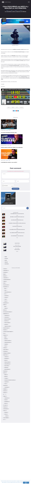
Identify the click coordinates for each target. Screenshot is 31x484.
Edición (4, 304)
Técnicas (5, 297)
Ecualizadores (5, 302)
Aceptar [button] (24, 482)
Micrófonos (6, 320)
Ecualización (5, 286)
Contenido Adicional (6, 279)
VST (4, 419)
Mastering (6, 367)
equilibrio (13, 107)
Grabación (5, 335)
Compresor (6, 356)
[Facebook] (13, 110)
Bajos (4, 274)
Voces (5, 383)
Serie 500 (5, 324)
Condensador (6, 387)
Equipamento (5, 313)
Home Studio (5, 349)
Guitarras (4, 347)
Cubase (8, 145)
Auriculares (5, 272)
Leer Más (28, 482)
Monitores (5, 390)
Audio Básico (5, 270)
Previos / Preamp (7, 322)
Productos (6, 258)
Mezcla (6, 260)
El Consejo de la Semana (7, 311)
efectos (5, 414)
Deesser (5, 399)
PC (3, 394)
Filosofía (4, 329)
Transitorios (6, 381)
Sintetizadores (5, 408)
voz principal (21, 107)
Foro (4, 333)
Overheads (6, 295)
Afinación (5, 412)
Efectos (5, 360)
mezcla (17, 107)
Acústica (4, 268)
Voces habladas (5, 417)
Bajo (5, 288)
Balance (17, 45)
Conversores (6, 317)
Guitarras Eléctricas (7, 342)
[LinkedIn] (18, 110)
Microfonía (5, 385)
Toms (5, 299)
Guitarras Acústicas (7, 340)
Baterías (7, 130)
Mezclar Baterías (7, 369)
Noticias (4, 392)
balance (9, 107)
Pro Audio (4, 405)
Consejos (5, 378)
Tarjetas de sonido (7, 326)
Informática (5, 351)
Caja (5, 290)
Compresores (6, 315)
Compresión (5, 277)
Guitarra (5, 308)
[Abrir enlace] (6, 2)
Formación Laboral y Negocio (7, 331)
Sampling (5, 344)
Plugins (6, 256)
